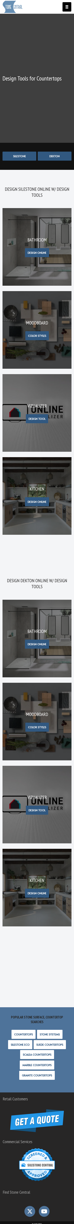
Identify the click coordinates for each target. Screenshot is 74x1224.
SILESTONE (19, 156)
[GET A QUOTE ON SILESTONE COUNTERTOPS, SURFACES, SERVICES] (37, 1131)
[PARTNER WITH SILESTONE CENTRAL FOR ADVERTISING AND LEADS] (37, 1181)
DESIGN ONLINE (37, 252)
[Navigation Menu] (67, 7)
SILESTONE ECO (20, 1044)
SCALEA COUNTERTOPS (37, 1054)
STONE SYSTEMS (50, 1034)
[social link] (29, 1211)
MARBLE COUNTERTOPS (37, 1065)
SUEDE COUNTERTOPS (49, 1044)
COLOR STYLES (37, 335)
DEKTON (54, 156)
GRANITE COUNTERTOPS (37, 1075)
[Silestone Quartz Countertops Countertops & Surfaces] (12, 7)
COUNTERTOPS (23, 1034)
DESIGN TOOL (37, 419)
